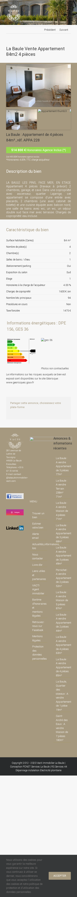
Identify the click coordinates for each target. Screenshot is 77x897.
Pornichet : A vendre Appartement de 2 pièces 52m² (62, 578)
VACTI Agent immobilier (38, 589)
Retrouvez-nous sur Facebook (38, 626)
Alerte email (35, 536)
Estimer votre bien (37, 525)
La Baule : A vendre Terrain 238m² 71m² (61, 488)
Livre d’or (37, 564)
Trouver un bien (38, 515)
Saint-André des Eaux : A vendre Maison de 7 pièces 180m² (62, 728)
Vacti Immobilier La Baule (50, 763)
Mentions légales (37, 638)
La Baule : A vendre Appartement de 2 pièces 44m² (62, 622)
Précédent (50, 29)
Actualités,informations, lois (38, 546)
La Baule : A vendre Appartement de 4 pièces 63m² (62, 644)
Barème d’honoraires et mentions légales (38, 607)
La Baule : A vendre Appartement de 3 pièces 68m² (62, 533)
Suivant (63, 29)
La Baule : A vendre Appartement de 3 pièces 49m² (62, 555)
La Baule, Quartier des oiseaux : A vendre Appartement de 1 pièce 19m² (62, 695)
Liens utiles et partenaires (38, 575)
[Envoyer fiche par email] (67, 230)
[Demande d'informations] (60, 230)
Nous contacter (37, 556)
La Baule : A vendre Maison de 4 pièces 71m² (62, 510)
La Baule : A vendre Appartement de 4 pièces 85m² (62, 667)
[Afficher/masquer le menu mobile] (69, 6)
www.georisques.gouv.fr (20, 382)
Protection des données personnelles (38, 652)
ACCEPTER (59, 875)
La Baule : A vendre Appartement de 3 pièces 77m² (62, 466)
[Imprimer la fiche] (53, 230)
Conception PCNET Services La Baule (29, 766)
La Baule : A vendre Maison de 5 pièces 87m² (62, 600)
